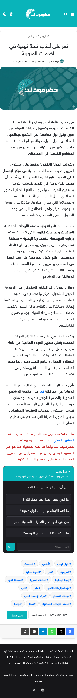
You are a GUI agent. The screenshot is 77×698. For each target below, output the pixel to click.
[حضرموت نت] (38, 14)
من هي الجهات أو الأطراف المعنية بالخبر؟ (40, 521)
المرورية (64, 571)
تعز (41, 390)
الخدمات (29, 563)
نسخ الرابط (17, 615)
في (23, 587)
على (36, 587)
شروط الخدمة (10, 674)
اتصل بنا (39, 680)
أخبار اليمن (32, 36)
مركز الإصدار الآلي (34, 595)
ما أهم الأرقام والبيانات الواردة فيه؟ (44, 510)
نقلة (31, 603)
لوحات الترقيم (61, 595)
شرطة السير (14, 579)
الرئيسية (43, 36)
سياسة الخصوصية (45, 674)
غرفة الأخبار (54, 61)
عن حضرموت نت (64, 674)
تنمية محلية (32, 571)
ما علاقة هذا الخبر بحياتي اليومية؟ (46, 532)
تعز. (50, 571)
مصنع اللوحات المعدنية (55, 603)
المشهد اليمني (63, 439)
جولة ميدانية (62, 579)
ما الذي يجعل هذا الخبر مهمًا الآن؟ (46, 499)
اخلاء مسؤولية (27, 674)
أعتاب (45, 563)
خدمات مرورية (38, 579)
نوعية (17, 603)
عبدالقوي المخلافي (58, 587)
